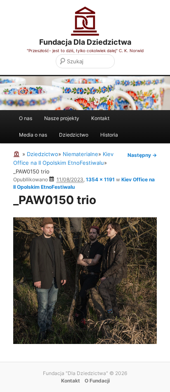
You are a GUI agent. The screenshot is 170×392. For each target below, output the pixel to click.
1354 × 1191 (100, 179)
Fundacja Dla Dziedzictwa (85, 42)
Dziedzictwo (73, 135)
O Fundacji (97, 381)
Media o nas (33, 135)
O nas (25, 118)
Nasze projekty (61, 118)
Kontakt (100, 118)
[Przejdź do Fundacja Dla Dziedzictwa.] (17, 154)
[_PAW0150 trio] (85, 342)
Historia (109, 135)
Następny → (142, 155)
